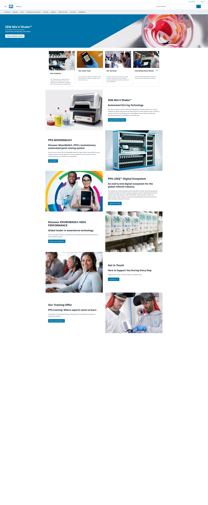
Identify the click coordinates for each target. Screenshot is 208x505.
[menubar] (45, 12)
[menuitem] (7, 12)
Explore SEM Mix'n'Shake (15, 36)
